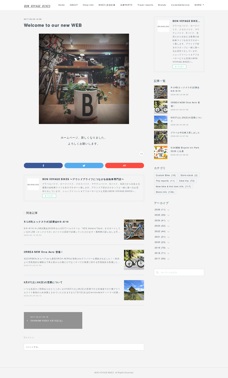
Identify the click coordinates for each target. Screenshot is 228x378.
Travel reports (145, 5)
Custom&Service (180, 5)
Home (61, 5)
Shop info (88, 5)
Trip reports (165, 180)
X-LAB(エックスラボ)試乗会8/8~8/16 (46, 221)
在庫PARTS (126, 5)
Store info (165, 191)
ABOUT (74, 5)
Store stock (189, 175)
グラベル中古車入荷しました (185, 132)
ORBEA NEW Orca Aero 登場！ (43, 252)
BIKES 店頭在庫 (107, 5)
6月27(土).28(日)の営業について (43, 282)
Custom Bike (166, 175)
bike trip (187, 180)
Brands (162, 5)
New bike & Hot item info (173, 186)
